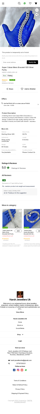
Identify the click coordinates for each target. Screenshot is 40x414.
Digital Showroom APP (23, 401)
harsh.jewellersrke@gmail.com (21, 360)
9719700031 (21, 363)
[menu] (3, 3)
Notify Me (32, 62)
